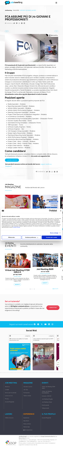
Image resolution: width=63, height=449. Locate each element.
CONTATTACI (53, 307)
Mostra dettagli (54, 233)
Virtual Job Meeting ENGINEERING (47, 392)
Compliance (52, 443)
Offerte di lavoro (9, 417)
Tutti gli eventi (45, 408)
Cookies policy (31, 443)
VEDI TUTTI (55, 288)
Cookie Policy (16, 227)
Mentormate (26, 427)
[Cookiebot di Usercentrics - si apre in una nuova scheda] (50, 211)
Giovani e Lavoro (27, 386)
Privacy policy (22, 443)
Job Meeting (8, 10)
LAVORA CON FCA (12, 160)
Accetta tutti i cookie (51, 237)
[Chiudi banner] (60, 210)
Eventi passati (45, 405)
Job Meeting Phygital (47, 399)
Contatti (7, 389)
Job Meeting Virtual (47, 402)
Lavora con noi (9, 395)
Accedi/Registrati (9, 401)
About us (7, 386)
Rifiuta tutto (11, 237)
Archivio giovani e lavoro (28, 10)
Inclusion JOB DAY (46, 396)
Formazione (26, 392)
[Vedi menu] (56, 3)
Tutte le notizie (27, 395)
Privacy (7, 398)
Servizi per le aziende (10, 392)
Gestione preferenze (30, 237)
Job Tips (25, 389)
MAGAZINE (16, 10)
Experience (26, 417)
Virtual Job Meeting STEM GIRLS (48, 387)
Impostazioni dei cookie (41, 443)
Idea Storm (26, 420)
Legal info (21, 444)
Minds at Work (27, 424)
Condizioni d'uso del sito (31, 444)
